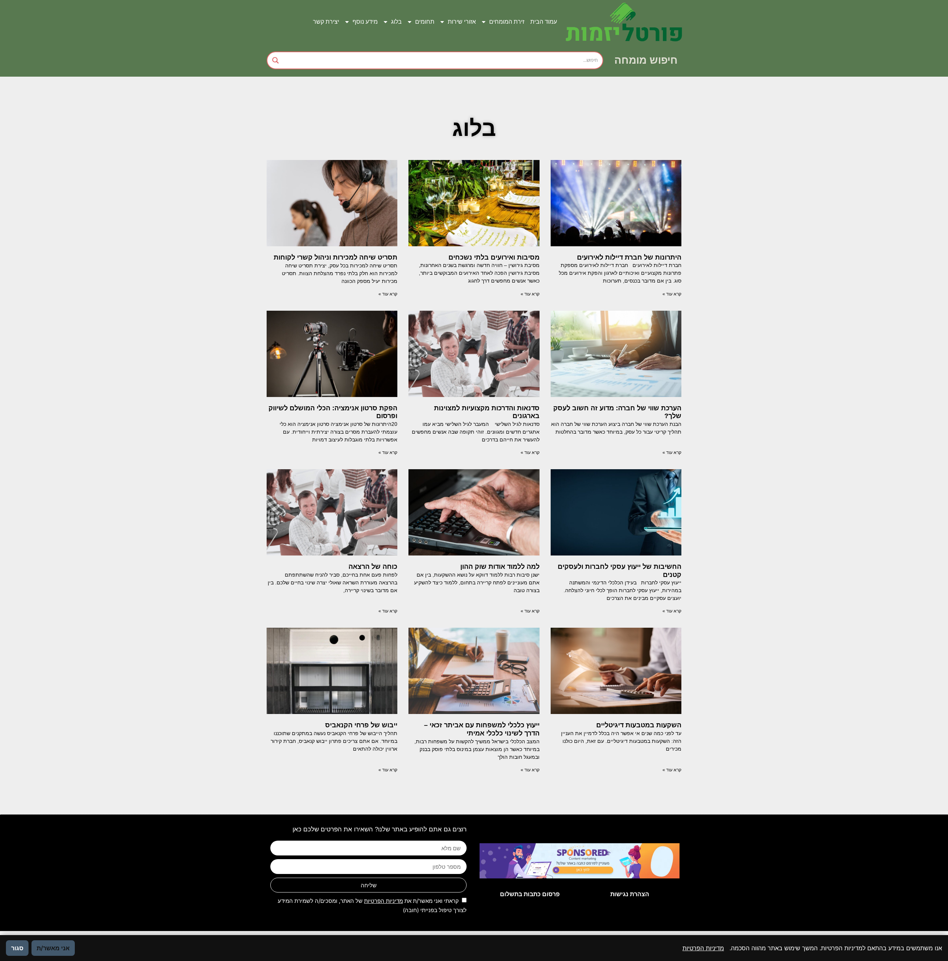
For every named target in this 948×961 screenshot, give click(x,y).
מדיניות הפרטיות (383, 900)
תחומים (424, 22)
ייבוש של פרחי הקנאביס (361, 725)
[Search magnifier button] (275, 60)
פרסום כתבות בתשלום (530, 894)
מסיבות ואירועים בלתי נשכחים (493, 257)
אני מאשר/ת (53, 948)
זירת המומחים (506, 22)
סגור (17, 948)
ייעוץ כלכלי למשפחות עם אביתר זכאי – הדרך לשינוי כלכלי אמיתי (482, 729)
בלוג (396, 22)
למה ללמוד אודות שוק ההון (500, 566)
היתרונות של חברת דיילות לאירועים (629, 257)
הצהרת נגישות (629, 894)
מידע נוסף (365, 22)
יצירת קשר (326, 22)
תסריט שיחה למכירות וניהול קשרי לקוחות (335, 257)
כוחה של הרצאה (372, 566)
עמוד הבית (543, 22)
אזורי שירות (462, 22)
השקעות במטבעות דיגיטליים (638, 725)
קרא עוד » (671, 294)
